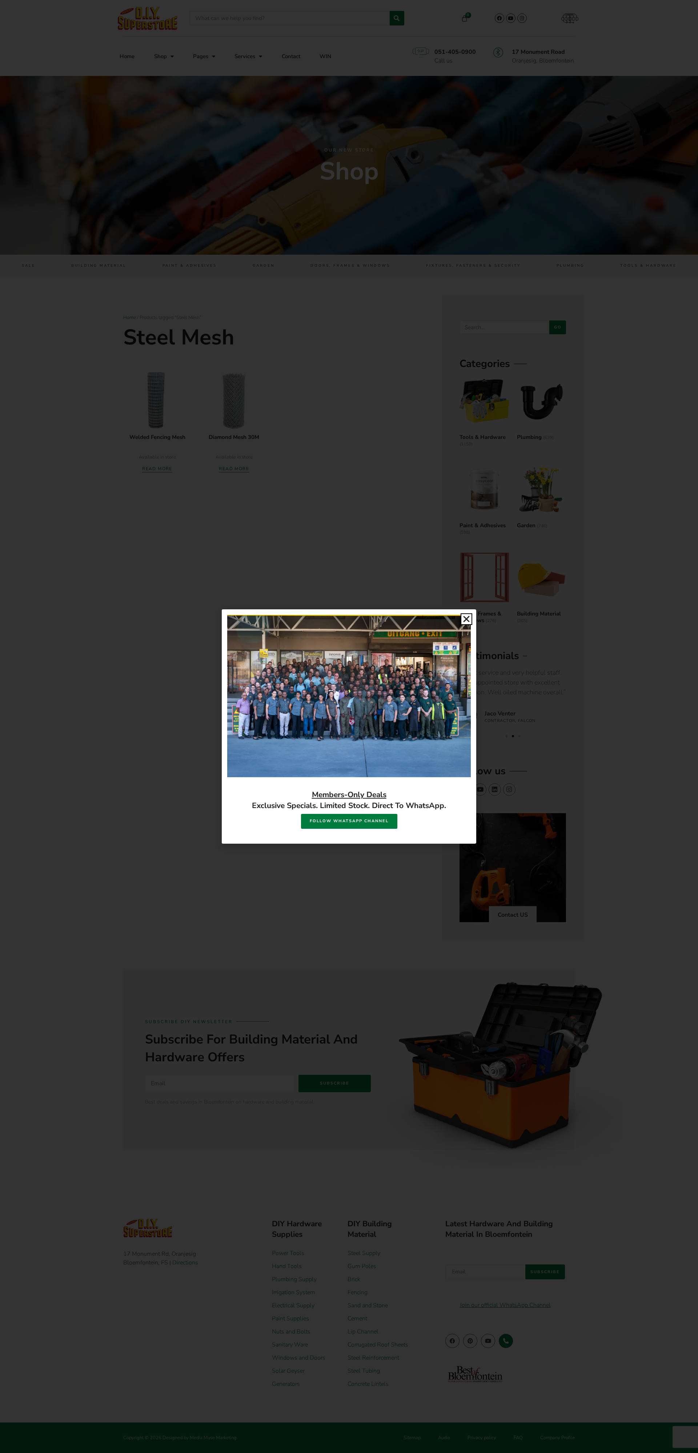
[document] (349, 726)
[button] (466, 619)
